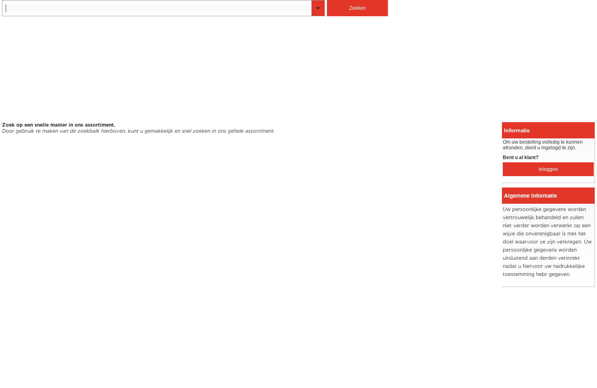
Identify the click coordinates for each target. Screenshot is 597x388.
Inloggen (548, 169)
